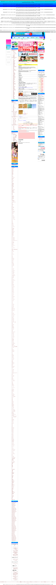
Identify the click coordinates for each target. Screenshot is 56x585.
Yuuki (12, 204)
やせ (13, 104)
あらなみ (13, 209)
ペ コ (12, 386)
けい (12, 253)
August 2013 (13, 512)
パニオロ (13, 369)
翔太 (12, 490)
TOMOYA (13, 200)
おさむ (12, 223)
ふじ (12, 381)
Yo (12, 203)
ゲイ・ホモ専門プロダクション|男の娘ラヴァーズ (15, 551)
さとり (12, 282)
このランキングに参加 (41, 146)
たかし (12, 325)
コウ (12, 266)
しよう (12, 298)
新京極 (14, 79)
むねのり (13, 415)
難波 (13, 97)
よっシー (20, 108)
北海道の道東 (14, 66)
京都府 (14, 61)
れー (12, 454)
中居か (12, 459)
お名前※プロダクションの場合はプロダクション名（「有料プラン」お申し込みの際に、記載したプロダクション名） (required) (27, 128)
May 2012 (13, 523)
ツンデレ (13, 347)
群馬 (13, 91)
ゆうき (12, 431)
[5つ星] (25, 122)
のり (12, 364)
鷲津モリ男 (13, 499)
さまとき (13, 284)
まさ (12, 399)
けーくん (13, 251)
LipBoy (13, 183)
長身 (13, 110)
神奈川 (14, 87)
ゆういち (13, 427)
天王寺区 (14, 74)
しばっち (13, 291)
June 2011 (13, 532)
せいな (12, 309)
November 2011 (14, 528)
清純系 (14, 56)
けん (12, 256)
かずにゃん (13, 231)
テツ (12, 348)
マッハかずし (13, 410)
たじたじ (13, 332)
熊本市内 (14, 86)
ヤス (12, 418)
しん (12, 301)
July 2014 (13, 506)
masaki (13, 186)
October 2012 (14, 519)
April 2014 (13, 507)
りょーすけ (13, 450)
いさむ (12, 212)
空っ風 (12, 487)
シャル (12, 293)
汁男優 (14, 138)
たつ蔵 (12, 339)
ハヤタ (12, 371)
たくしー (13, 328)
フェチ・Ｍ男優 (15, 135)
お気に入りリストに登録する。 (23, 63)
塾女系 (14, 55)
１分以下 (14, 119)
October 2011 (14, 529)
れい (12, 455)
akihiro (13, 168)
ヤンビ (12, 422)
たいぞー (33, 108)
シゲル (12, 288)
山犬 (12, 471)
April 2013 (13, 515)
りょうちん (13, 453)
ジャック (13, 292)
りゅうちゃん (13, 449)
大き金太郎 (13, 469)
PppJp (13, 190)
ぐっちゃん (13, 247)
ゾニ (12, 311)
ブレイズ (13, 385)
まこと (12, 397)
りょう (12, 451)
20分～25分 (14, 120)
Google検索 (40, 143)
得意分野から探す (14, 50)
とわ (12, 360)
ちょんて (13, 342)
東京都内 (14, 81)
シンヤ (12, 305)
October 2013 (14, 510)
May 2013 (13, 514)
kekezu (13, 178)
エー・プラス (13, 219)
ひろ (12, 377)
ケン (12, 255)
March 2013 (13, 516)
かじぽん (13, 228)
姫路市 (14, 75)
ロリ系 (14, 54)
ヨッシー (13, 446)
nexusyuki (13, 189)
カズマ (12, 235)
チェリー (13, 341)
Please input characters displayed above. (24, 142)
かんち (12, 243)
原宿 (13, 68)
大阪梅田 (14, 73)
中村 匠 (13, 460)
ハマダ (12, 370)
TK (12, 199)
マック (12, 408)
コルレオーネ (13, 275)
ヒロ (12, 376)
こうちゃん (13, 270)
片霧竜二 (13, 482)
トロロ (12, 359)
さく (12, 278)
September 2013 (14, 511)
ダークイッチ (13, 314)
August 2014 (13, 505)
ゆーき (12, 423)
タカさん (13, 324)
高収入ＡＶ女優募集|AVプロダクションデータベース (15, 555)
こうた (12, 269)
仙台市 (14, 62)
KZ (12, 182)
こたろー (13, 273)
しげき (12, 287)
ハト (12, 368)
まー (12, 392)
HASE (12, 171)
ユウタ (12, 435)
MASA (12, 185)
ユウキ (12, 432)
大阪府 (14, 72)
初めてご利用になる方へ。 (25, 39)
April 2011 (13, 534)
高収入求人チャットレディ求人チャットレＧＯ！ (15, 579)
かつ (12, 236)
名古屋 (14, 69)
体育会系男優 (14, 137)
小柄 (13, 105)
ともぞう (13, 355)
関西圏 (14, 96)
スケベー (13, 307)
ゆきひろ (13, 440)
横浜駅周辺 (24, 120)
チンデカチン (13, 343)
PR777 (13, 191)
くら (12, 248)
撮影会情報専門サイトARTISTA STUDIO (15, 553)
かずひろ (13, 232)
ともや (12, 357)
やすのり (13, 419)
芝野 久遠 (13, 492)
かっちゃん (13, 239)
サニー (12, 283)
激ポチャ (14, 107)
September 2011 (14, 530)
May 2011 (13, 533)
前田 (12, 463)
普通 (13, 106)
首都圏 (14, 98)
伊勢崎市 (14, 63)
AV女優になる (20, 116)
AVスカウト (21, 120)
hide (12, 172)
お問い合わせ (40, 138)
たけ (12, 330)
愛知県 (14, 78)
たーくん (13, 315)
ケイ (12, 252)
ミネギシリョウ (14, 414)
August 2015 (13, 503)
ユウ (12, 424)
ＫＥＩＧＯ (13, 177)
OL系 (13, 51)
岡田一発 (13, 472)
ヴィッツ (13, 218)
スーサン (13, 306)
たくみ (12, 329)
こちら (15, 39)
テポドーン (13, 350)
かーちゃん (13, 226)
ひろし (12, 378)
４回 (13, 128)
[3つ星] (24, 122)
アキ (12, 205)
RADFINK (13, 192)
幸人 (12, 474)
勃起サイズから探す (14, 111)
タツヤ (12, 338)
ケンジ (12, 261)
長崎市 (14, 93)
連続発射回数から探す (14, 125)
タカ (12, 323)
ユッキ (12, 442)
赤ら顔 (12, 495)
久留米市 (14, 60)
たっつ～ (13, 337)
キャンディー (13, 245)
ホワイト (24, 108)
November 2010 (14, 538)
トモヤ (12, 356)
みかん (12, 412)
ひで (12, 374)
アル (12, 210)
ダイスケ (13, 319)
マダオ (12, 406)
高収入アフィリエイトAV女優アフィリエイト (15, 577)
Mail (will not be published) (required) (32, 130)
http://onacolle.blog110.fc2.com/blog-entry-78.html (26, 87)
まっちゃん (13, 409)
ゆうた (12, 436)
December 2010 (14, 537)
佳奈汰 (12, 462)
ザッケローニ (13, 280)
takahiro (13, 196)
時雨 (12, 476)
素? (12, 489)
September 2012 (14, 520)
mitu (12, 187)
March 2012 (13, 525)
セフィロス (13, 310)
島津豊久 (13, 473)
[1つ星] (23, 122)
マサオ (12, 401)
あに (12, 208)
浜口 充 (13, 480)
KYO (12, 181)
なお (12, 361)
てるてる (13, 351)
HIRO (12, 173)
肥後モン (13, 491)
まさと (28, 108)
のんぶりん (13, 366)
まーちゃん (13, 394)
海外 (13, 85)
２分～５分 (14, 122)
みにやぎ (13, 413)
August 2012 (13, 521)
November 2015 (14, 502)
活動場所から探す (14, 57)
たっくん (13, 334)
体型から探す (14, 102)
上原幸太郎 (13, 458)
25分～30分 (14, 121)
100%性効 (13, 167)
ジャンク (13, 294)
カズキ (12, 230)
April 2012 (13, 524)
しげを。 (13, 289)
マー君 (12, 395)
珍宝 (12, 483)
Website (28, 131)
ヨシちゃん (13, 444)
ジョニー (13, 300)
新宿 (13, 80)
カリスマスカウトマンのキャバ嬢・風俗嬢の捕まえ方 (15, 568)
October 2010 (14, 539)
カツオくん (13, 237)
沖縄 (13, 84)
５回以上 (14, 129)
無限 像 (13, 481)
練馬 (13, 90)
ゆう (12, 426)
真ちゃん (13, 485)
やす (12, 417)
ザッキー (13, 279)
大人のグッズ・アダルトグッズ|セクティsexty (15, 560)
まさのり (13, 404)
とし (12, 352)
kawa (12, 176)
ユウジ (12, 433)
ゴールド (13, 264)
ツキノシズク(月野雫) (14, 346)
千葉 (13, 67)
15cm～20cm (15, 113)
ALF (12, 169)
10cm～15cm (15, 112)
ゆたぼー (13, 441)
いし (12, 214)
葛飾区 (14, 92)
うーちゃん (13, 217)
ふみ (12, 382)
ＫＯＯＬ (13, 180)
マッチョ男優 (14, 136)
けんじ (12, 260)
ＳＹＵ (12, 195)
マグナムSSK (13, 396)
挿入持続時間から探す (14, 116)
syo (12, 194)
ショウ (12, 297)
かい (12, 227)
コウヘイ (13, 271)
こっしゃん (13, 274)
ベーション (13, 387)
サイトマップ (40, 139)
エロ (12, 221)
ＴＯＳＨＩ (13, 201)
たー (12, 312)
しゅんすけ (13, 296)
